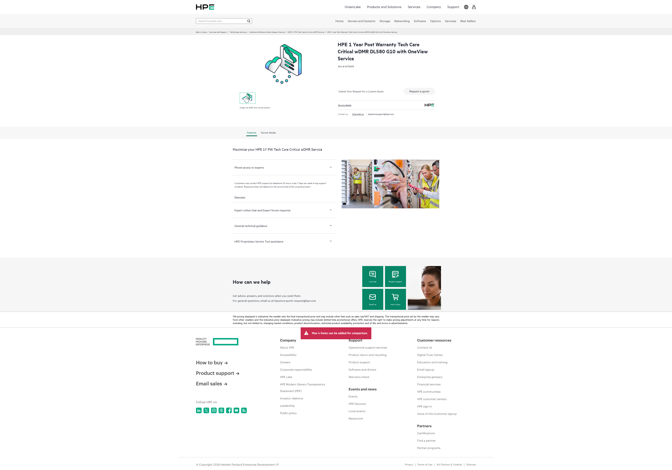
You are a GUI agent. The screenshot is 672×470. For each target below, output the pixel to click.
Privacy (409, 464)
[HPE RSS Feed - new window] (244, 410)
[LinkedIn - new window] (199, 410)
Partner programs (428, 448)
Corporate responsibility (296, 369)
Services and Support (218, 31)
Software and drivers (362, 369)
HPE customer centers (432, 399)
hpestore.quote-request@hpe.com (295, 300)
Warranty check (359, 377)
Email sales (209, 383)
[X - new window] (206, 410)
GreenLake (353, 7)
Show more (239, 197)
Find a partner (426, 440)
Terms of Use (424, 464)
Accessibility (288, 355)
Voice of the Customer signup (437, 413)
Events (353, 396)
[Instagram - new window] (214, 410)
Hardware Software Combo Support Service (267, 31)
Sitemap (471, 464)
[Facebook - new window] (229, 410)
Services (414, 7)
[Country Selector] (466, 6)
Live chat (372, 281)
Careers (285, 362)
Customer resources (434, 340)
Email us (372, 304)
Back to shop (201, 31)
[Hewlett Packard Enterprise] (205, 6)
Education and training (432, 362)
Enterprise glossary (429, 377)
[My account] (474, 6)
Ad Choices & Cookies (449, 464)
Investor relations (291, 398)
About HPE (287, 347)
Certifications (426, 433)
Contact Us (424, 347)
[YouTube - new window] (236, 410)
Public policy (288, 413)
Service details (344, 105)
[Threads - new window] (221, 410)
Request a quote (419, 91)
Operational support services (368, 347)
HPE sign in (424, 406)
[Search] (249, 21)
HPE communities (429, 391)
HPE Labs (286, 377)
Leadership (287, 405)
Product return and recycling (368, 355)
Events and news (363, 389)
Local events (357, 411)
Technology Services (238, 31)
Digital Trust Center (430, 355)
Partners (424, 426)
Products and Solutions (384, 7)
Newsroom (356, 418)
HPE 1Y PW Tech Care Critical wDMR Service (306, 31)
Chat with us (358, 113)
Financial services (429, 384)
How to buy (395, 304)
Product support (395, 281)
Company (434, 7)
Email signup (425, 369)
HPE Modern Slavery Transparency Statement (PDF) (302, 388)
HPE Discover (357, 404)
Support (453, 7)
